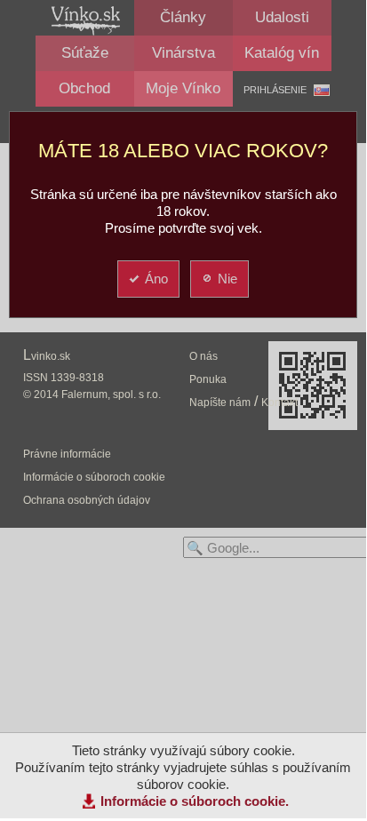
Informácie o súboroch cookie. (194, 801)
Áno (156, 278)
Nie (227, 278)
